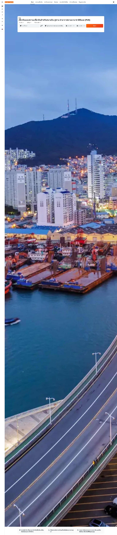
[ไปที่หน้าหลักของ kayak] (9, 2)
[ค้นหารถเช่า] (2, 12)
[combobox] (21, 22)
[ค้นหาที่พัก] (2, 9)
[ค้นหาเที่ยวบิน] (2, 6)
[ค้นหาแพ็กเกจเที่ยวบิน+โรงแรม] (2, 14)
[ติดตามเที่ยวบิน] (2, 21)
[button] (2, 2)
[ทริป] (2, 25)
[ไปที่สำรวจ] (2, 18)
